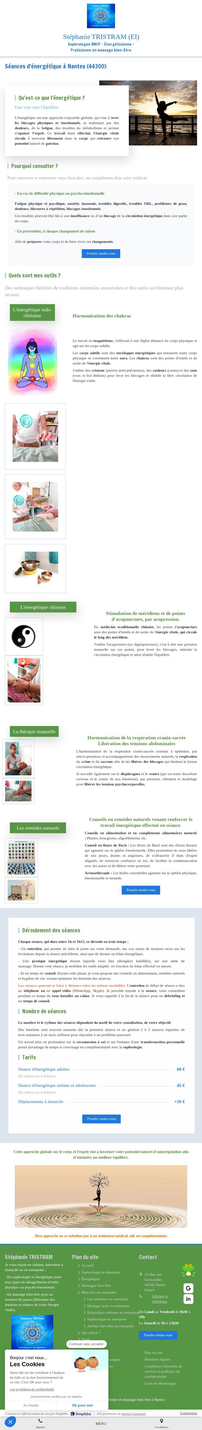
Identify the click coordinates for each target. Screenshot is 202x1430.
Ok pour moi (82, 1405)
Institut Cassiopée (134, 1414)
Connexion (188, 1413)
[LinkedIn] (188, 1299)
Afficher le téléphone (160, 1298)
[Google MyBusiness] (188, 1288)
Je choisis (30, 1405)
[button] (10, 1422)
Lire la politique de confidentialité (32, 1389)
